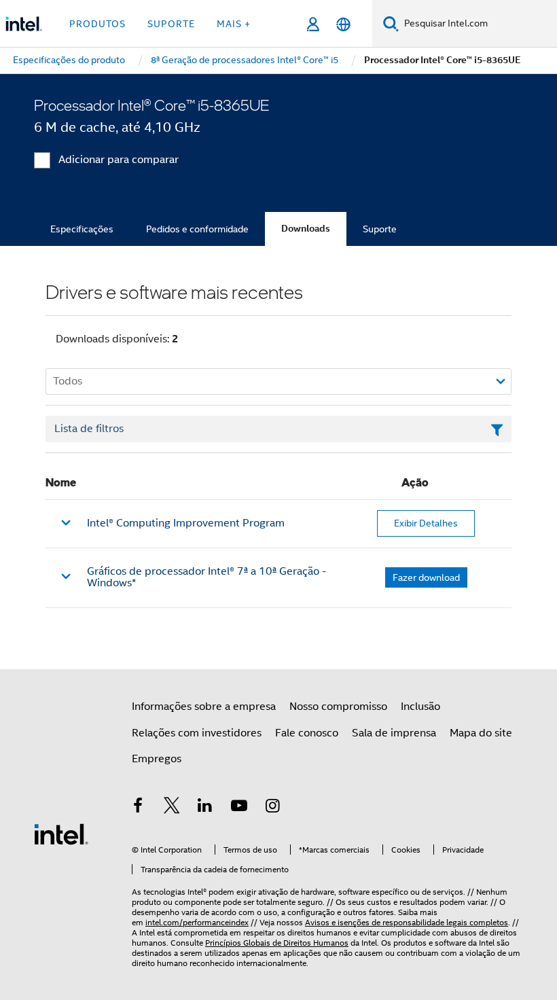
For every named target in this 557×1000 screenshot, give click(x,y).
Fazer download (426, 577)
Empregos (156, 759)
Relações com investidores (197, 733)
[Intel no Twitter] (171, 808)
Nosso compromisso (338, 706)
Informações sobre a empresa (204, 706)
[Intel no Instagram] (272, 808)
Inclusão (420, 706)
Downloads (305, 228)
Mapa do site (481, 733)
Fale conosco (306, 733)
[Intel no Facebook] (137, 808)
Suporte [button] (171, 24)
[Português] (343, 24)
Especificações (81, 229)
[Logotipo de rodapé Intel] (61, 833)
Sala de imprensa (394, 733)
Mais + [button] (234, 24)
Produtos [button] (97, 24)
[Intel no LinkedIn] (205, 808)
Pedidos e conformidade (197, 229)
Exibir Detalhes (426, 523)
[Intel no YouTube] (239, 808)
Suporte (380, 229)
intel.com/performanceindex (197, 922)
